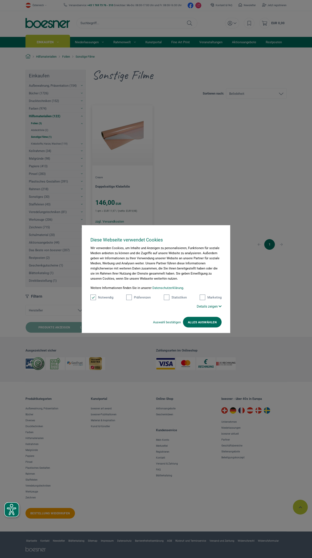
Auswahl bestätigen (167, 322)
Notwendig (105, 297)
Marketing (214, 297)
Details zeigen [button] (208, 306)
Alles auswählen (202, 322)
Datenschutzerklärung (167, 288)
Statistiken (179, 297)
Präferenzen (142, 297)
